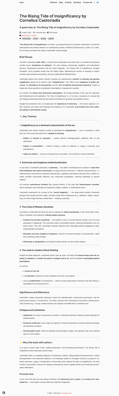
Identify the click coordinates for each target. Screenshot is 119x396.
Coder (69, 393)
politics (51, 38)
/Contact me (87, 2)
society (43, 38)
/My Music (77, 2)
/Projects (68, 2)
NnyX (22, 2)
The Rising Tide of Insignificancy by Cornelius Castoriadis (53, 18)
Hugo (64, 393)
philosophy (26, 35)
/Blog (61, 2)
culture (33, 35)
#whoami (53, 2)
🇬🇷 (98, 2)
